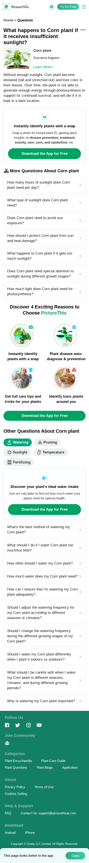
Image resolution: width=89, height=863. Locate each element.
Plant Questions (16, 767)
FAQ (8, 813)
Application (70, 767)
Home (8, 20)
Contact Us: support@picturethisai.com (48, 813)
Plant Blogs (45, 767)
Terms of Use (44, 787)
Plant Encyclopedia (18, 761)
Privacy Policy (15, 787)
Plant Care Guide (53, 761)
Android (10, 832)
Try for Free (68, 6)
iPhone (30, 832)
